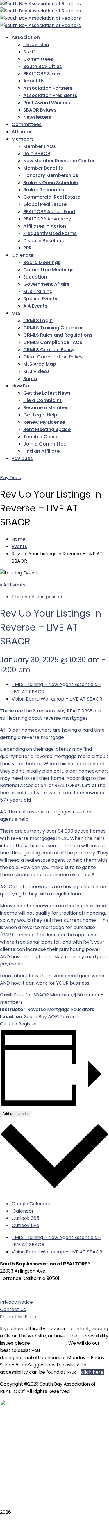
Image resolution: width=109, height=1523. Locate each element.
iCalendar (23, 1211)
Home (18, 539)
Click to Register (18, 1024)
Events (19, 546)
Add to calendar (15, 1114)
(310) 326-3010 (33, 1290)
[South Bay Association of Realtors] (40, 3)
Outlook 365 (25, 1218)
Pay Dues (10, 477)
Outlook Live (25, 1225)
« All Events (12, 584)
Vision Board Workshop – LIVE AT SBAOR (59, 699)
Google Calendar (31, 1203)
